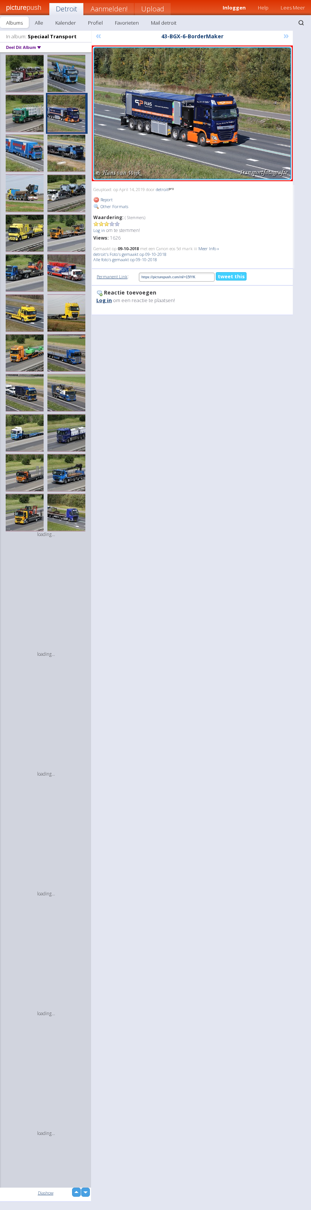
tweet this (231, 276)
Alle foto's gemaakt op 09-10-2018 (125, 259)
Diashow (45, 1193)
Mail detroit (163, 22)
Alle (39, 22)
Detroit (66, 8)
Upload (152, 8)
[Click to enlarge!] (192, 113)
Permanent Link (112, 276)
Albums (14, 22)
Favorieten (127, 22)
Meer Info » (208, 248)
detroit (162, 189)
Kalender (65, 22)
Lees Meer (293, 7)
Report (106, 199)
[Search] (301, 23)
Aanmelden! (109, 8)
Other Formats (113, 206)
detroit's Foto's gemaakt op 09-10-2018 (129, 254)
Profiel (95, 22)
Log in (99, 230)
